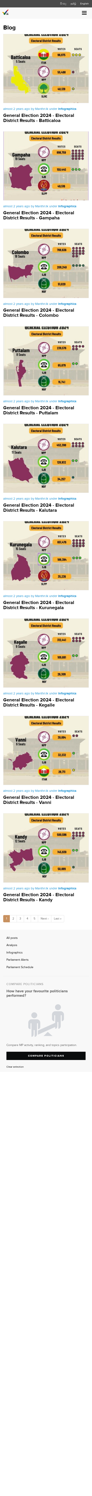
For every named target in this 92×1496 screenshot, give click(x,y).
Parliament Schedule (19, 967)
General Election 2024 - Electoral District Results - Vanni (38, 800)
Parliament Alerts (17, 960)
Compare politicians (46, 1055)
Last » (57, 918)
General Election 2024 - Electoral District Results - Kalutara (38, 507)
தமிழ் (73, 3)
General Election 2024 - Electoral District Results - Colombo (38, 312)
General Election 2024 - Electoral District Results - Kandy (38, 897)
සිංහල (63, 3)
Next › (45, 918)
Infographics (14, 952)
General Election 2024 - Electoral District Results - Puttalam (38, 410)
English (84, 3)
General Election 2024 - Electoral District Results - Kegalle (38, 702)
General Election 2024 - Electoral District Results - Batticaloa (38, 118)
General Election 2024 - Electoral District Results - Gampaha (38, 215)
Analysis (11, 945)
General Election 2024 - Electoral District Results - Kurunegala (38, 605)
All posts (12, 938)
